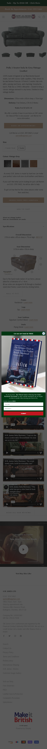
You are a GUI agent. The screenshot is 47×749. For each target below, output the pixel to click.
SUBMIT (23, 413)
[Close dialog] (43, 333)
